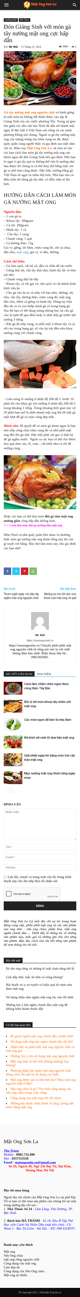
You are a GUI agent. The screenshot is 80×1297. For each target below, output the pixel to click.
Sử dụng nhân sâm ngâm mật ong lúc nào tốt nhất (39, 997)
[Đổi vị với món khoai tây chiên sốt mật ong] (13, 706)
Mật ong (9, 1251)
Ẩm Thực (24, 19)
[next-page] (12, 791)
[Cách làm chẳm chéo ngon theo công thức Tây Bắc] (13, 688)
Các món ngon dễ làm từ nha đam (47, 720)
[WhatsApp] (33, 571)
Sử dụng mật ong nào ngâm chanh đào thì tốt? (41, 1041)
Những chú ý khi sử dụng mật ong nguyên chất (42, 1056)
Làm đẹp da (12, 1267)
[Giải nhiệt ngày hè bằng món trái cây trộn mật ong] (13, 759)
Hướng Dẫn (11, 19)
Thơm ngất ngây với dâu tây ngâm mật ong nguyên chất (21, 596)
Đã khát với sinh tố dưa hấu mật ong (49, 737)
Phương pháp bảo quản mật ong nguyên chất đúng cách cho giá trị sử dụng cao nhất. (38, 1072)
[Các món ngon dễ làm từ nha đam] (13, 724)
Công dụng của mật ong (20, 1263)
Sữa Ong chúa (13, 1255)
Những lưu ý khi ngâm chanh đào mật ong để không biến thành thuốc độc (37, 1007)
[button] (6, 5)
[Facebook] (7, 571)
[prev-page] (6, 791)
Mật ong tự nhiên (15, 1275)
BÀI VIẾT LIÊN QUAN (19, 674)
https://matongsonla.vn (40, 640)
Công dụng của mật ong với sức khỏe (35, 1098)
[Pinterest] (24, 571)
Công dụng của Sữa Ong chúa (24, 1271)
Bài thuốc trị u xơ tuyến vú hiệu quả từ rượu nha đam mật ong (39, 986)
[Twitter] (16, 571)
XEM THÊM (44, 674)
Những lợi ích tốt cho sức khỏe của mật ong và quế (60, 596)
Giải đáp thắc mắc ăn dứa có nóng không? (34, 977)
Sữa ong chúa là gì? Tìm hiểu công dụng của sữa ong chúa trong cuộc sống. (38, 1090)
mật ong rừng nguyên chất (21, 1259)
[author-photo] (40, 630)
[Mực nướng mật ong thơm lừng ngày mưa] (13, 777)
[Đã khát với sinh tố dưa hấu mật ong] (13, 741)
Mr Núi (13, 46)
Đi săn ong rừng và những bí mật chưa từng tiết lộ (40, 968)
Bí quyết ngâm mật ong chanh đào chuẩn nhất (41, 1036)
